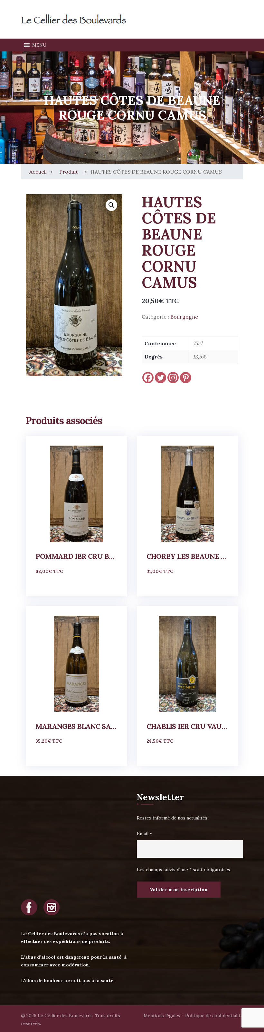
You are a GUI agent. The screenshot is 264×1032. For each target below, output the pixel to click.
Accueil (38, 171)
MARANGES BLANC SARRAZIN (76, 726)
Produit (68, 171)
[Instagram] (173, 377)
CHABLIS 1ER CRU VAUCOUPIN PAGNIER (187, 726)
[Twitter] (160, 377)
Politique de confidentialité (214, 1015)
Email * (144, 834)
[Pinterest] (185, 377)
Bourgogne (184, 316)
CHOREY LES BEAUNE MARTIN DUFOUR (187, 556)
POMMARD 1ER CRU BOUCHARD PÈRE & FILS (76, 556)
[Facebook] (148, 377)
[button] (39, 45)
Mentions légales (162, 1015)
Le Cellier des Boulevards (65, 1015)
